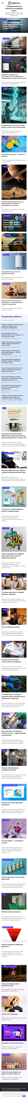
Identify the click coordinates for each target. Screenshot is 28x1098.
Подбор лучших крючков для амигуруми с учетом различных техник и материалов (12, 302)
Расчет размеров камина (10, 627)
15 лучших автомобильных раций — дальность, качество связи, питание (13, 47)
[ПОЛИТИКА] (14, 1069)
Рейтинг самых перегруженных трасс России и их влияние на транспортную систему (12, 223)
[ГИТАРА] (14, 1011)
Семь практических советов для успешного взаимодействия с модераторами (11, 387)
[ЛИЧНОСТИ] (14, 551)
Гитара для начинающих (9, 1014)
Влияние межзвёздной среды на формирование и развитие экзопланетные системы (12, 203)
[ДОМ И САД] (14, 506)
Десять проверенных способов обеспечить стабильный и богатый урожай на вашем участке (12, 378)
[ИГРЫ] (14, 765)
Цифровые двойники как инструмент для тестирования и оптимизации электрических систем (13, 76)
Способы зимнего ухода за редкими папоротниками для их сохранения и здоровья (13, 696)
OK (24, 1096)
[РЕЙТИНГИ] (14, 589)
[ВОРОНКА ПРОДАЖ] (14, 941)
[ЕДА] (14, 430)
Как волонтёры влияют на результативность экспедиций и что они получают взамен (12, 335)
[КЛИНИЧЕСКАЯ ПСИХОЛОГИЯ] (14, 799)
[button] (12, 31)
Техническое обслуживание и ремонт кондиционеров (12, 510)
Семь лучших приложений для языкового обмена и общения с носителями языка (10, 361)
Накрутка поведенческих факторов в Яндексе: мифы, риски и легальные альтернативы (12, 326)
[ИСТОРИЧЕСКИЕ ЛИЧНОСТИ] (14, 981)
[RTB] (14, 908)
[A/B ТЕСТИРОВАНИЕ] (14, 874)
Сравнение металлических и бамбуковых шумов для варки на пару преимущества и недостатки (14, 435)
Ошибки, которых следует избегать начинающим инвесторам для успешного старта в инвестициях (12, 397)
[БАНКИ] (14, 1040)
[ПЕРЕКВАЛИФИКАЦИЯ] (14, 467)
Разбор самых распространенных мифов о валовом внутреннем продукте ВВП (11, 343)
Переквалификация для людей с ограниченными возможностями (13, 471)
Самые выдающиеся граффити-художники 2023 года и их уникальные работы (12, 556)
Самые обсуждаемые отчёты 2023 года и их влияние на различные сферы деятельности (11, 369)
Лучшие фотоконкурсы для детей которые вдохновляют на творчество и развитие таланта (13, 242)
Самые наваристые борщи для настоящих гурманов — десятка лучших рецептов (11, 352)
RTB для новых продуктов (11, 912)
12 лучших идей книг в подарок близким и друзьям (12, 593)
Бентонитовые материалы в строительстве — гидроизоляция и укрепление (13, 733)
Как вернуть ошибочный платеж (12, 1043)
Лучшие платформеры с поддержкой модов (10, 769)
